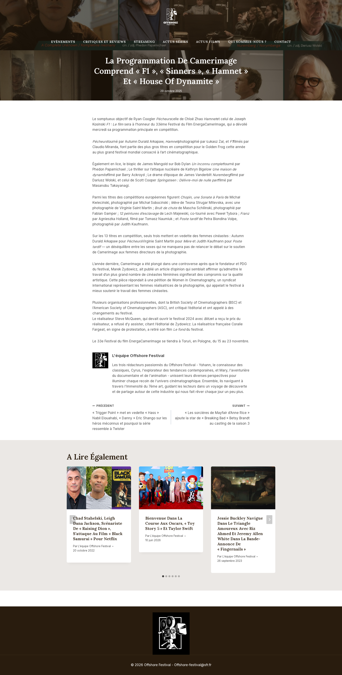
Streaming (144, 42)
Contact (282, 42)
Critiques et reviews (104, 42)
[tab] (163, 576)
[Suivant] (269, 519)
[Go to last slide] (73, 519)
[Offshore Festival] (171, 17)
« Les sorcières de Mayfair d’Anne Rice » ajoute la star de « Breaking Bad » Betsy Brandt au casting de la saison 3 (212, 414)
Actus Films (208, 42)
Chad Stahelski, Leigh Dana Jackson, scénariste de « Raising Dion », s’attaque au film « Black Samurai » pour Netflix (98, 528)
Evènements (63, 42)
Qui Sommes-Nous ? (247, 42)
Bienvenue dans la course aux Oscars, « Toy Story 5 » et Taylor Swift (170, 523)
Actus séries (175, 42)
